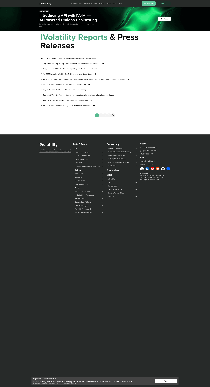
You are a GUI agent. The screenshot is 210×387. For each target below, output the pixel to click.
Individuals (88, 3)
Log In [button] (163, 3)
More (120, 3)
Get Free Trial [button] (149, 3)
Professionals (76, 3)
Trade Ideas (111, 3)
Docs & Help (99, 3)
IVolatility (45, 3)
